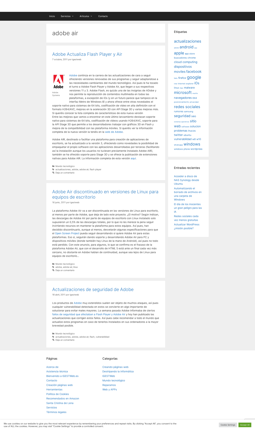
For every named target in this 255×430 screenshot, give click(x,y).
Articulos (84, 16)
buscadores (180, 57)
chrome (192, 57)
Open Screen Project (67, 233)
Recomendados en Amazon (62, 398)
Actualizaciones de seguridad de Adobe (93, 289)
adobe (75, 169)
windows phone (182, 149)
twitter (178, 135)
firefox (182, 77)
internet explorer (186, 83)
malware (189, 87)
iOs (196, 83)
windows (192, 144)
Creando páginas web (115, 367)
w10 (198, 139)
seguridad (182, 116)
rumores (178, 111)
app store (190, 53)
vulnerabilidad (102, 337)
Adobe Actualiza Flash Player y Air (87, 54)
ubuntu (187, 135)
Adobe (73, 75)
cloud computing (185, 62)
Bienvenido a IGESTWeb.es (62, 376)
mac (181, 88)
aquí (133, 158)
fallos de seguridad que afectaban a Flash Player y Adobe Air (88, 314)
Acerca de (52, 367)
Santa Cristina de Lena (59, 403)
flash (92, 337)
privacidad (194, 102)
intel (175, 84)
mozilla (195, 93)
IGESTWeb (108, 376)
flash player (95, 169)
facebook (194, 71)
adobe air (84, 169)
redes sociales (187, 106)
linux (75, 267)
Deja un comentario (65, 172)
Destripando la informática (118, 371)
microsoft (183, 92)
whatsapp (178, 145)
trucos (192, 130)
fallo (176, 78)
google (194, 77)
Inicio (52, 16)
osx (194, 97)
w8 (194, 139)
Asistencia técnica (57, 371)
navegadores (183, 98)
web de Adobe (114, 131)
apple (179, 53)
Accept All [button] (245, 425)
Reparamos (109, 385)
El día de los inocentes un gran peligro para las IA (188, 208)
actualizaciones (63, 169)
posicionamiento (181, 102)
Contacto (103, 16)
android (186, 47)
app (195, 48)
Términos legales (56, 412)
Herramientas (54, 389)
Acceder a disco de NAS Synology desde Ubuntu (186, 180)
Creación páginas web (59, 385)
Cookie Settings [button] (228, 425)
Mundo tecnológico (65, 166)
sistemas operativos (181, 122)
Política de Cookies (57, 394)
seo (193, 116)
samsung (188, 111)
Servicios (66, 16)
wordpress (196, 148)
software (185, 127)
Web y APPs (109, 389)
